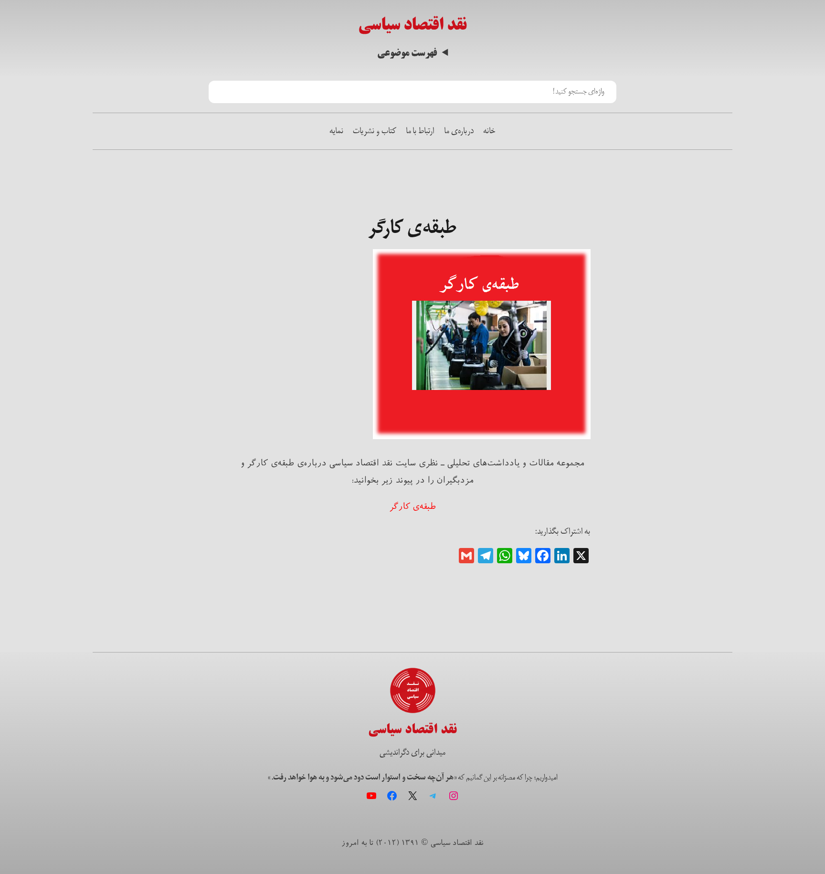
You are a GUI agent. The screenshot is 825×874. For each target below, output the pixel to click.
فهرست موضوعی (407, 53)
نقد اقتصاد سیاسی (412, 25)
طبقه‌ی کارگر (412, 506)
